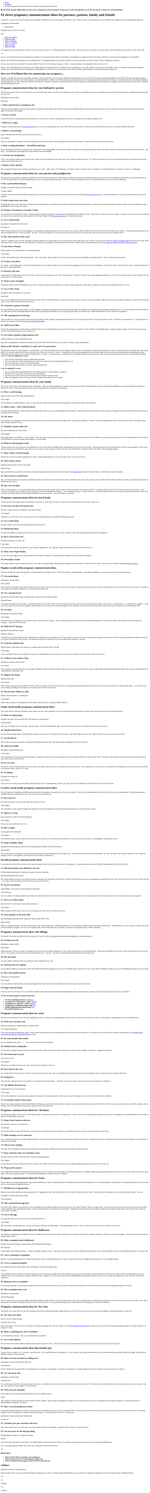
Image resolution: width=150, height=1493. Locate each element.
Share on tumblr (10, 46)
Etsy (32, 1000)
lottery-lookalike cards (121, 241)
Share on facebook (11, 37)
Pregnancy (8, 4)
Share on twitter (10, 39)
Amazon (34, 1001)
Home (7, 2)
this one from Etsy (30, 127)
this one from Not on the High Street (33, 321)
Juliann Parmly (77, 472)
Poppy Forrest (113, 449)
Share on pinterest (10, 41)
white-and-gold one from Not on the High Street (121, 242)
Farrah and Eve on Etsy (130, 563)
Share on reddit (10, 45)
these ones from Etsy (59, 216)
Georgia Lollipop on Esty (93, 194)
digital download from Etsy (81, 1326)
